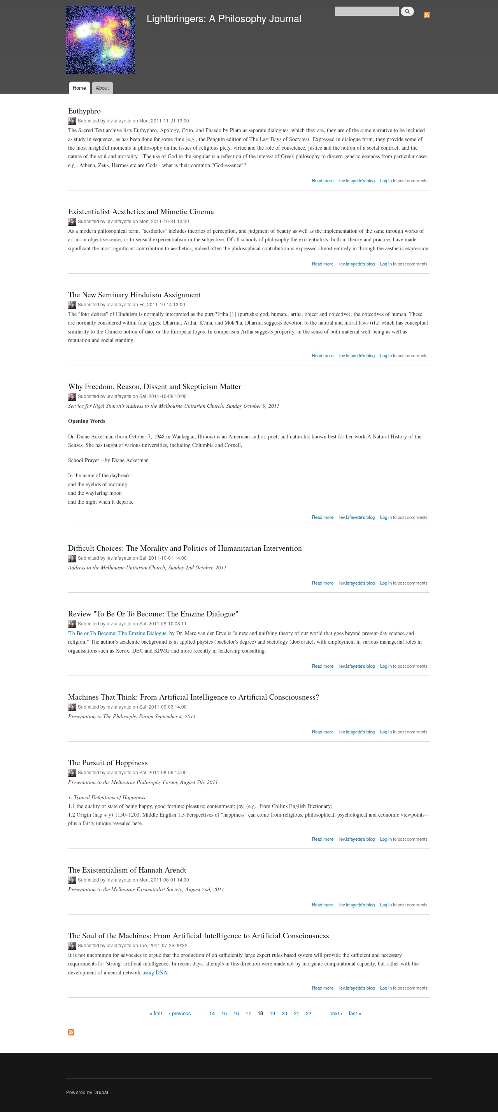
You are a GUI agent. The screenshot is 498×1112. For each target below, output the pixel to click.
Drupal (100, 1092)
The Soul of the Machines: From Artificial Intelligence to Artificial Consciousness (198, 935)
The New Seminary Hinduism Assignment (134, 294)
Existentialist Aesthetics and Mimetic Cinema (141, 211)
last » (355, 1013)
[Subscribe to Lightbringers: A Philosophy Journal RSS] (71, 1030)
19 (272, 1013)
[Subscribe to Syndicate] (427, 12)
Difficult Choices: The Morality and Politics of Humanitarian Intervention (185, 548)
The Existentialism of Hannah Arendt (127, 869)
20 (284, 1013)
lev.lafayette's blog (357, 180)
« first (155, 1013)
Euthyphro (84, 110)
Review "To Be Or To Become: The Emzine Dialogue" (153, 613)
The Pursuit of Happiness (108, 762)
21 (296, 1013)
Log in (386, 180)
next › (336, 1013)
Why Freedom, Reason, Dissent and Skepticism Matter (154, 386)
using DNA (154, 972)
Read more (322, 180)
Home (79, 87)
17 (248, 1013)
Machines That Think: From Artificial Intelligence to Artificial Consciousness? (193, 696)
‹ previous (180, 1013)
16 (236, 1013)
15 (224, 1013)
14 (212, 1013)
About (102, 87)
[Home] (101, 41)
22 (308, 1013)
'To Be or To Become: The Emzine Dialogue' (118, 633)
